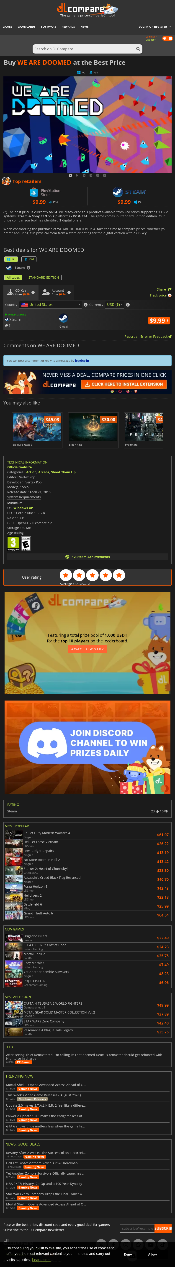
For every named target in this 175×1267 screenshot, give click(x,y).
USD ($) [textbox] (113, 304)
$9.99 (158, 320)
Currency (96, 304)
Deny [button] (128, 1254)
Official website (19, 467)
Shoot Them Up (63, 472)
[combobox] (50, 305)
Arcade (43, 472)
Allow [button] (152, 1254)
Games (7, 27)
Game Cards (27, 27)
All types (13, 277)
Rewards (68, 27)
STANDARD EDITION (43, 277)
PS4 (31, 259)
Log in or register (153, 27)
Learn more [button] (41, 1260)
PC (13, 259)
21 (10, 325)
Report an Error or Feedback (146, 336)
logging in (82, 361)
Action (31, 472)
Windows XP (23, 508)
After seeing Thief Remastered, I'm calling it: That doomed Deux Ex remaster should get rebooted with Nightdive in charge (84, 1056)
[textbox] (37, 305)
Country (11, 304)
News (84, 27)
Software (48, 27)
